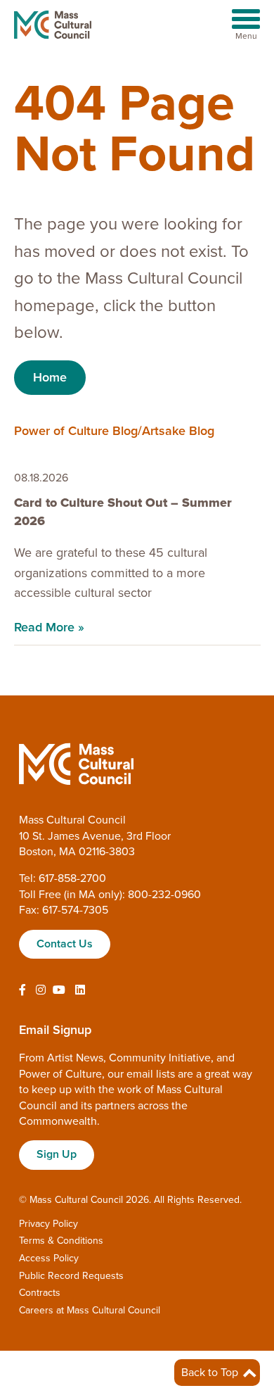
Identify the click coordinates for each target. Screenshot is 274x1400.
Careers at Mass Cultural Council (89, 1310)
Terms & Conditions (61, 1241)
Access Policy (49, 1258)
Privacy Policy (48, 1224)
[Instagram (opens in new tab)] (41, 990)
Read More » (49, 627)
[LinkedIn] (80, 990)
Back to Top (211, 1373)
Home (50, 377)
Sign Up (57, 1154)
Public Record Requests (71, 1276)
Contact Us (65, 944)
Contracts (39, 1293)
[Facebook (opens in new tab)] (22, 990)
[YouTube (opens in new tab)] (59, 990)
